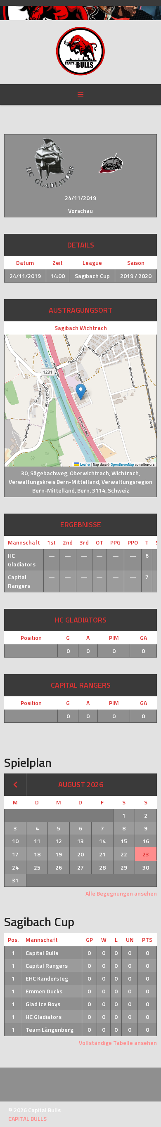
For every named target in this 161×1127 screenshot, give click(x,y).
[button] (81, 392)
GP (89, 939)
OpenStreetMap (122, 464)
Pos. (13, 939)
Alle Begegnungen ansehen (121, 893)
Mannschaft (42, 939)
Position (31, 637)
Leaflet (84, 464)
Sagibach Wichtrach (80, 327)
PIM (114, 637)
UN (130, 939)
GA (143, 637)
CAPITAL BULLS (27, 1118)
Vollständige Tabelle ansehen (118, 1042)
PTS (147, 939)
